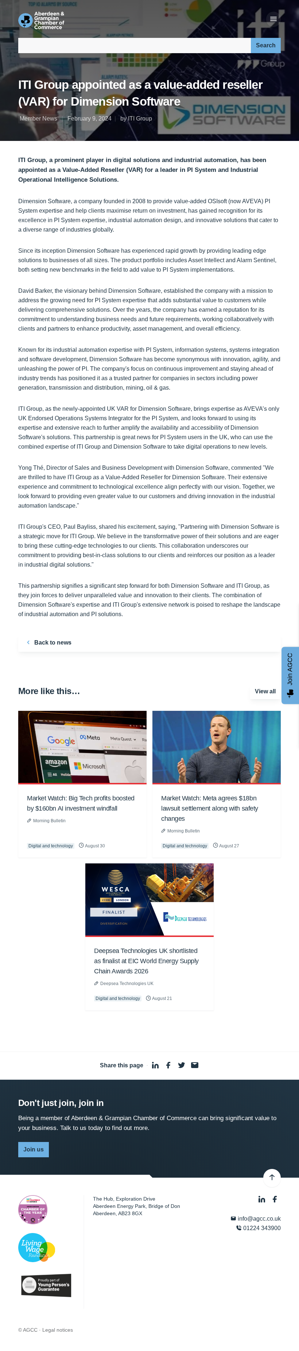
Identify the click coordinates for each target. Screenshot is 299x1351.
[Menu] (273, 19)
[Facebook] (275, 1200)
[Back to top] (272, 1178)
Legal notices (57, 1330)
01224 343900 (261, 1228)
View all (265, 691)
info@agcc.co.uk (258, 1219)
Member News (38, 118)
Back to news (52, 642)
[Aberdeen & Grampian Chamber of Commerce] (41, 20)
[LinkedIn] (262, 1200)
